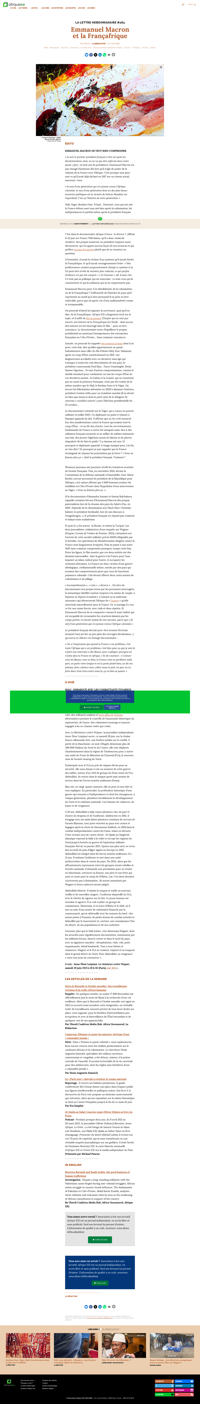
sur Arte (111, 967)
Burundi (64, 48)
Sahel (153, 48)
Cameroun (74, 48)
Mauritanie (54, 48)
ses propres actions (112, 343)
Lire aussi (93, 1329)
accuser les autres (84, 249)
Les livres (45, 8)
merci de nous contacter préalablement (99, 1318)
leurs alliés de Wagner (111, 714)
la (102, 224)
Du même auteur (110, 1329)
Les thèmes (23, 8)
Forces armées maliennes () (108, 48)
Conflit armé (86, 48)
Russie (145, 48)
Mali (46, 48)
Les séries (91, 8)
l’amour (115, 600)
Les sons (81, 8)
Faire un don (101, 1283)
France (128, 48)
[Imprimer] (113, 55)
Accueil (13, 8)
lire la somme (93, 318)
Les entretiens (57, 8)
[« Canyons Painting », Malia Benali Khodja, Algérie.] (100, 100)
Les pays (34, 8)
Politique (136, 48)
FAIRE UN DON (92, 707)
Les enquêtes (70, 8)
